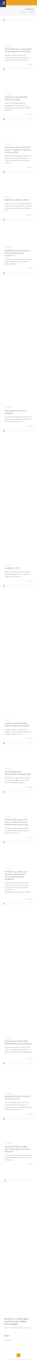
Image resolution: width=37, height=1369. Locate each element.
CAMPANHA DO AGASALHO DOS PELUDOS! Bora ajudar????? (17, 253)
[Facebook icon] (16, 1362)
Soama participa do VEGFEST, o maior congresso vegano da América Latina (18, 149)
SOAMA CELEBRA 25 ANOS (17, 200)
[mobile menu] (34, 2)
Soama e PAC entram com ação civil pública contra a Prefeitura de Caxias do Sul (16, 822)
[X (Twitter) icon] (18, 1362)
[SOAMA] (3, 2)
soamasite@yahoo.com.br (17, 1327)
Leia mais (29, 64)
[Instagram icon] (21, 1362)
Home (23, 12)
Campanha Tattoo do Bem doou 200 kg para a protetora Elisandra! (17, 1149)
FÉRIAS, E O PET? (13, 568)
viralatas (31, 12)
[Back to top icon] (18, 1355)
